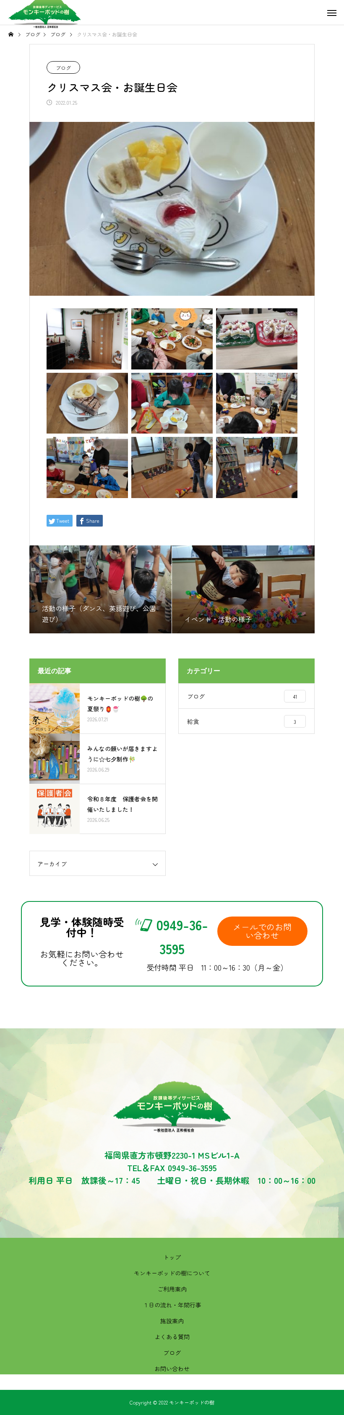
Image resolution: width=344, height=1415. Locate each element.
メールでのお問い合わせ (262, 931)
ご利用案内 (172, 1289)
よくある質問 (172, 1336)
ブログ (63, 67)
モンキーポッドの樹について (172, 1273)
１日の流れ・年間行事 (172, 1305)
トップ (172, 1257)
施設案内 (172, 1321)
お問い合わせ (172, 1368)
